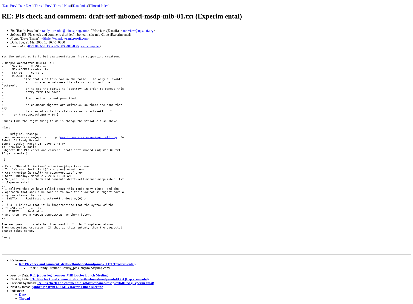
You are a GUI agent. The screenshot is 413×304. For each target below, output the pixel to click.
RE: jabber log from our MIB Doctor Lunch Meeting (69, 275)
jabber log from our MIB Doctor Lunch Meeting (67, 287)
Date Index (80, 6)
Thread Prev (43, 6)
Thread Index (99, 6)
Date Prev (9, 6)
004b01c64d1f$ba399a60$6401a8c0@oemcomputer (64, 46)
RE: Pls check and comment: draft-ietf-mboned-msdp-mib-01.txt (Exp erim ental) (89, 279)
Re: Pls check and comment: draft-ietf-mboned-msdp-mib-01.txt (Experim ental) (77, 264)
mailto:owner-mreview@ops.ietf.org (88, 137)
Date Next (25, 6)
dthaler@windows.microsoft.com (65, 38)
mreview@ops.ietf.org (138, 30)
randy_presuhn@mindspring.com (65, 30)
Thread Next (62, 6)
